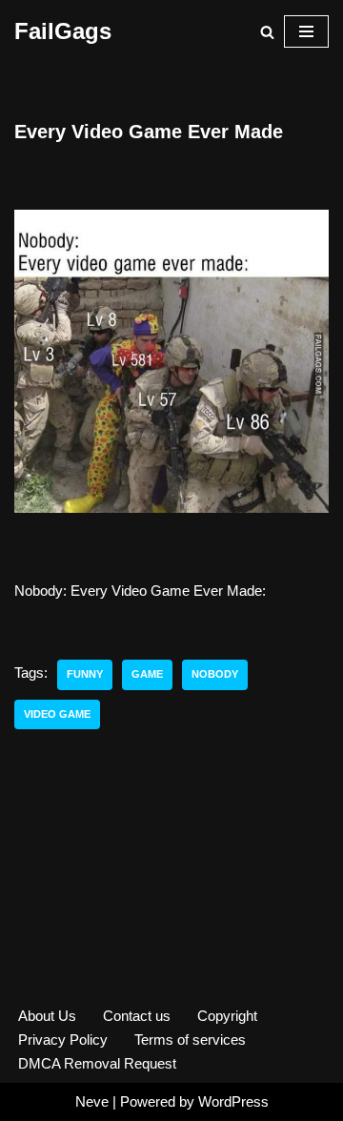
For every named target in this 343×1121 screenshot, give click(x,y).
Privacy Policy (63, 1039)
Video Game (57, 714)
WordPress (233, 1101)
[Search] (267, 32)
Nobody (215, 674)
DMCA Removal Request (97, 1063)
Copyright (227, 1016)
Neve (92, 1101)
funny (85, 674)
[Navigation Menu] (306, 31)
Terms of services (190, 1039)
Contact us (137, 1016)
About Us (47, 1016)
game (147, 674)
